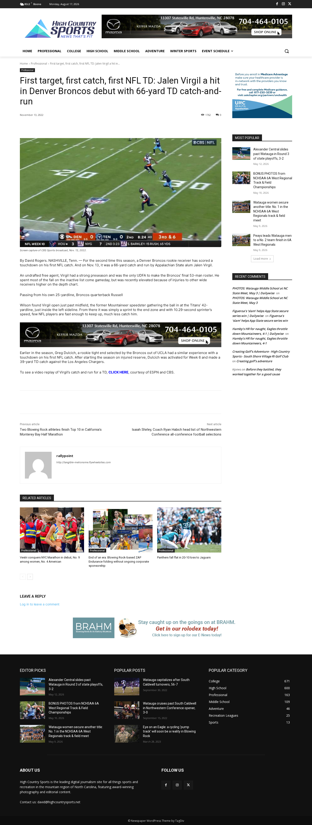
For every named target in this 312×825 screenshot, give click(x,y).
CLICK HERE (118, 372)
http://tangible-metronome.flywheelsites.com (83, 462)
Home (24, 63)
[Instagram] (283, 4)
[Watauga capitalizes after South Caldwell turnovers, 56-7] (126, 686)
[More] (95, 126)
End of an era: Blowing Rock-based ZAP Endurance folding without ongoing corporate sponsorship (119, 561)
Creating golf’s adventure (254, 361)
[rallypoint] (38, 465)
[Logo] (61, 29)
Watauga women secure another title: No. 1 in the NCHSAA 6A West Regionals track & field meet (270, 211)
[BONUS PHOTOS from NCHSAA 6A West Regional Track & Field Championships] (241, 178)
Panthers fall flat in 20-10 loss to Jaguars (184, 557)
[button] (286, 51)
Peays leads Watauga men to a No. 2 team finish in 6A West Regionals (272, 240)
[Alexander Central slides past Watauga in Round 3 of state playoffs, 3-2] (241, 153)
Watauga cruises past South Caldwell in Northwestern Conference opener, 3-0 (169, 708)
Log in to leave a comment (39, 604)
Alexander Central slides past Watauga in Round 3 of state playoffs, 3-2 (271, 153)
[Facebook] (277, 4)
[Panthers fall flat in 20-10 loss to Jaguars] (189, 529)
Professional (39, 63)
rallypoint (64, 455)
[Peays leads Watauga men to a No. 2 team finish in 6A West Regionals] (241, 240)
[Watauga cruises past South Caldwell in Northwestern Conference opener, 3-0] (126, 710)
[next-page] (30, 577)
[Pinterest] (73, 126)
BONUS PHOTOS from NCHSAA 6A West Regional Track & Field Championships (74, 708)
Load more (261, 259)
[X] (289, 4)
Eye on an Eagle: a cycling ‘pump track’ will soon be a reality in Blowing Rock (169, 731)
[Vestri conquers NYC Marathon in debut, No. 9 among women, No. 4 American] (52, 529)
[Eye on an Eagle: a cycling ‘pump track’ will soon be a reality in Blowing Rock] (126, 734)
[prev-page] (23, 577)
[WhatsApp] (84, 126)
